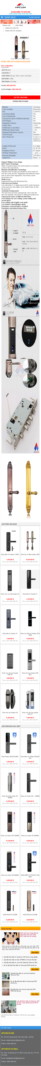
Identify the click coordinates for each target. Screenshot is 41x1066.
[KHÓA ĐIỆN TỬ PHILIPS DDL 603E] (30, 871)
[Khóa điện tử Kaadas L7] (30, 588)
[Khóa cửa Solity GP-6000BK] (30, 832)
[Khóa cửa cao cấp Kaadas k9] (10, 590)
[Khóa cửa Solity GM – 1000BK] (30, 792)
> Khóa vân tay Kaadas (11, 31)
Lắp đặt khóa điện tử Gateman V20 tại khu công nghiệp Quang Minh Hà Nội (28, 1002)
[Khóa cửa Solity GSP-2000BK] (10, 832)
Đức (6, 70)
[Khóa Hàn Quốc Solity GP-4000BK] (10, 792)
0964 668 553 (8, 85)
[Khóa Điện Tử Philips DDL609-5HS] (30, 753)
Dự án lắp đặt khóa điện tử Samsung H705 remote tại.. (20, 965)
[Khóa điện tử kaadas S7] (10, 628)
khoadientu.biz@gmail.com (15, 1058)
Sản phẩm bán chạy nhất (11, 726)
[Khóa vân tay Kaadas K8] (10, 709)
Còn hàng (9, 81)
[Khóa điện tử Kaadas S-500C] (10, 551)
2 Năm (7, 78)
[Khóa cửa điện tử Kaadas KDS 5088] (30, 628)
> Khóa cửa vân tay (10, 28)
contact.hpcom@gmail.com (15, 1040)
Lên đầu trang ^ (6, 1028)
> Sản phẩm (18, 25)
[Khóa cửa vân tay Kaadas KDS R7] (10, 669)
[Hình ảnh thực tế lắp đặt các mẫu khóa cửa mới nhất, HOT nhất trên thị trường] (11, 938)
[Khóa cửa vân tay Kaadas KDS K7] (30, 709)
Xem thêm (35, 952)
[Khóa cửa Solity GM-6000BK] (10, 871)
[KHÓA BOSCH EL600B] (10, 911)
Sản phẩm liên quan (9, 524)
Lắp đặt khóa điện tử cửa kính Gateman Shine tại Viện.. (21, 962)
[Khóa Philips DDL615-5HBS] (10, 753)
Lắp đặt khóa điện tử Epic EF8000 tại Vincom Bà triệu (20, 960)
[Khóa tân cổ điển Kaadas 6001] (30, 551)
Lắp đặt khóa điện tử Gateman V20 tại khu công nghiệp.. (21, 957)
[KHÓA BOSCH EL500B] (30, 911)
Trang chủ (6, 25)
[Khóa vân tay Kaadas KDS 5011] (30, 669)
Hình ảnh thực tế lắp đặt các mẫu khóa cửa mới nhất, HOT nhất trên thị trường (29, 934)
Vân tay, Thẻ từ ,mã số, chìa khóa (16, 76)
